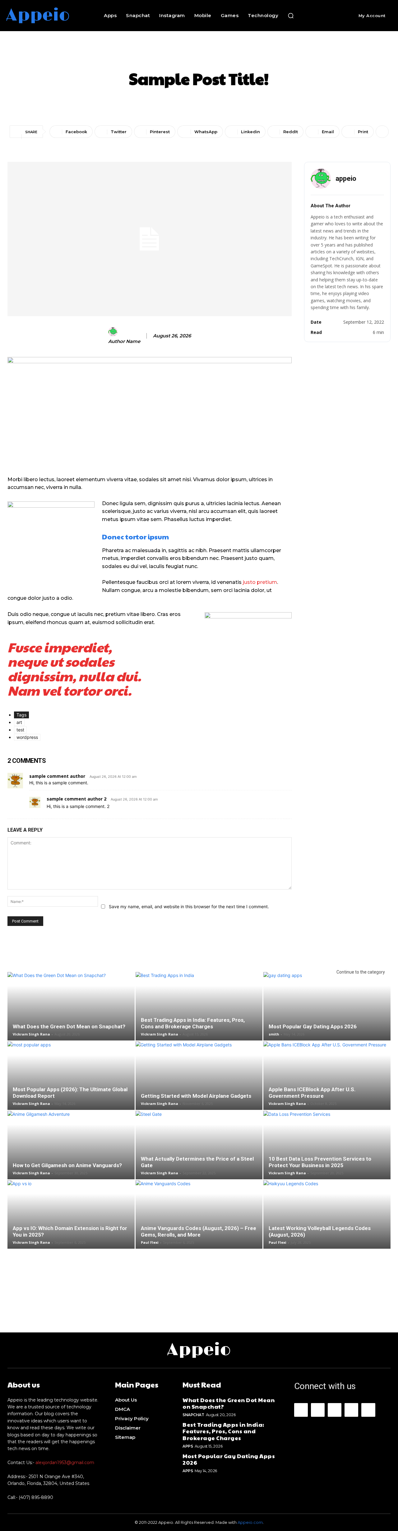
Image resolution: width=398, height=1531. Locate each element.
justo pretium (260, 582)
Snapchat (193, 1414)
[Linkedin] (334, 1410)
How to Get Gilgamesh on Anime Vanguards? (67, 1165)
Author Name (124, 341)
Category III (241, 56)
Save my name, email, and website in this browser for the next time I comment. (189, 906)
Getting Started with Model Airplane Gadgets (196, 1096)
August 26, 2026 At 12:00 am (113, 776)
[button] (291, 15)
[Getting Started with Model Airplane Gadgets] (199, 1080)
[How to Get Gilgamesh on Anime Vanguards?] (71, 1150)
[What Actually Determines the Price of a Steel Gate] (199, 1150)
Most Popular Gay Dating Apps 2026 (313, 1026)
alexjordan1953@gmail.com (64, 1462)
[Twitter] (368, 1410)
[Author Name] (113, 334)
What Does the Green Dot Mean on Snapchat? (69, 1026)
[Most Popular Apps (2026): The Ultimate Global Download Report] (71, 1080)
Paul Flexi (150, 1242)
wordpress (27, 737)
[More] (382, 131)
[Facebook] (301, 1410)
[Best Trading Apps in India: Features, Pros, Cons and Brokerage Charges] (199, 1011)
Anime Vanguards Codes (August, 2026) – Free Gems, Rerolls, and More (198, 1231)
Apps (188, 1446)
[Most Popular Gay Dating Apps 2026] (327, 1011)
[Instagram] (318, 1410)
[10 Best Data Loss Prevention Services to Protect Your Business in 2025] (327, 1150)
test (20, 729)
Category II (197, 56)
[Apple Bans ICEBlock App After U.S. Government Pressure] (327, 1080)
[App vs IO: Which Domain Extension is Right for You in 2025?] (71, 1219)
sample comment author (57, 776)
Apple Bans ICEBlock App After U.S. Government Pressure (312, 1092)
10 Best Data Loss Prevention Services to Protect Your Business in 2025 (320, 1162)
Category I (155, 56)
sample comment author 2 (76, 799)
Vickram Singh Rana (31, 1034)
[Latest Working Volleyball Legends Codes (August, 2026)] (327, 1219)
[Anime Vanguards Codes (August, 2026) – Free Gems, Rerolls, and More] (199, 1219)
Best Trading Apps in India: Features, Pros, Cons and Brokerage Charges (193, 1023)
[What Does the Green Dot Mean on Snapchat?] (71, 1011)
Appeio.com (250, 1522)
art (19, 722)
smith (274, 1034)
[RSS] (351, 1410)
